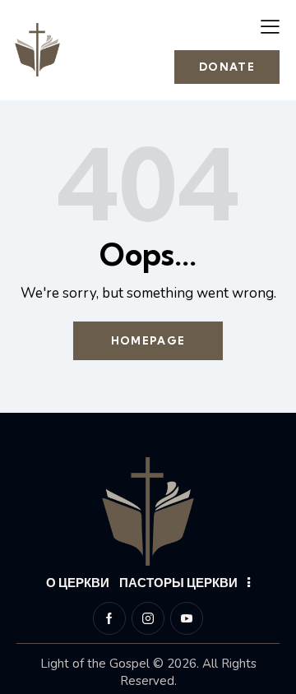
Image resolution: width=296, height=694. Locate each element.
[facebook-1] (109, 618)
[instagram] (148, 618)
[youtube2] (186, 618)
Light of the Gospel (95, 663)
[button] (270, 26)
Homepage (148, 340)
